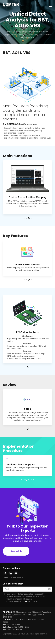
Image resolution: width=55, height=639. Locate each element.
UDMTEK (11, 5)
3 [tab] (28, 218)
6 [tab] (33, 479)
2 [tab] (26, 218)
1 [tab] (21, 479)
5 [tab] (31, 479)
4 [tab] (31, 218)
